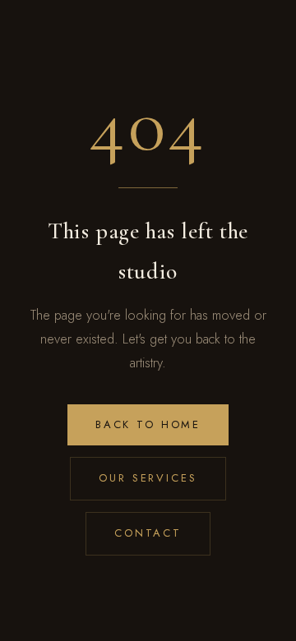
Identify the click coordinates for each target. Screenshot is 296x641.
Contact (148, 533)
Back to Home (148, 424)
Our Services (148, 478)
